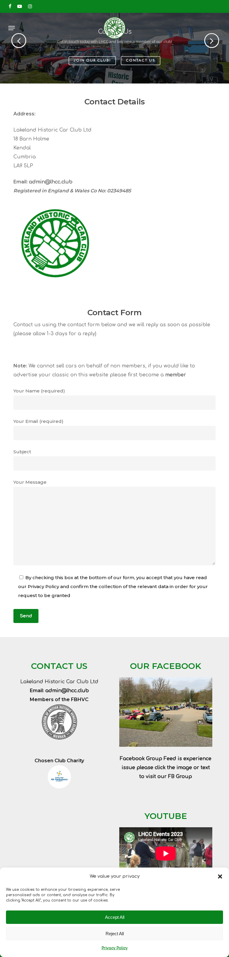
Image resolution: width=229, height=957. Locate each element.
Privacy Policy (115, 948)
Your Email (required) (38, 421)
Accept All (114, 917)
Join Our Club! (92, 60)
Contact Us (140, 60)
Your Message (30, 482)
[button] (220, 876)
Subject (22, 451)
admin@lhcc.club (50, 182)
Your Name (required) (39, 391)
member (175, 375)
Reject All (115, 933)
